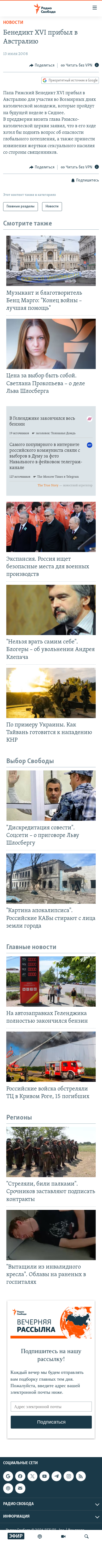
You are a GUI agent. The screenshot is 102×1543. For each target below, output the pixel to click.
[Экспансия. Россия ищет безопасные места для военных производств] (51, 527)
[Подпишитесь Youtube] (44, 1476)
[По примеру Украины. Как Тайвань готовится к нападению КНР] (51, 693)
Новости (13, 22)
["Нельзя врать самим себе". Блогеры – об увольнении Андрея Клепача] (51, 610)
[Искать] (86, 1536)
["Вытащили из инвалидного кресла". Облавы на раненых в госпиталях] (51, 1235)
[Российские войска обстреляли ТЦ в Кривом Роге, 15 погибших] (51, 1057)
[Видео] (63, 1536)
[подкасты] (40, 1536)
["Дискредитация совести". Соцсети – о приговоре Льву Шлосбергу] (51, 795)
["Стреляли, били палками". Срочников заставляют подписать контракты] (51, 1152)
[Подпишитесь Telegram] (56, 1476)
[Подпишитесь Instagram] (68, 1476)
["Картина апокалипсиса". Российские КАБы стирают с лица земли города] (51, 878)
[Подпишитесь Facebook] (20, 1476)
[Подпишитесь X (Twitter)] (32, 1476)
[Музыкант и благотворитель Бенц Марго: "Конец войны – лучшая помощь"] (51, 261)
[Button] (41, 65)
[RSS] (81, 1476)
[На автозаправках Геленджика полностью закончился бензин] (51, 981)
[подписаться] (20, 1488)
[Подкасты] (8, 1488)
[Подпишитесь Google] (8, 1476)
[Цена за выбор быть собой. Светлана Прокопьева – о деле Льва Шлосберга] (51, 344)
